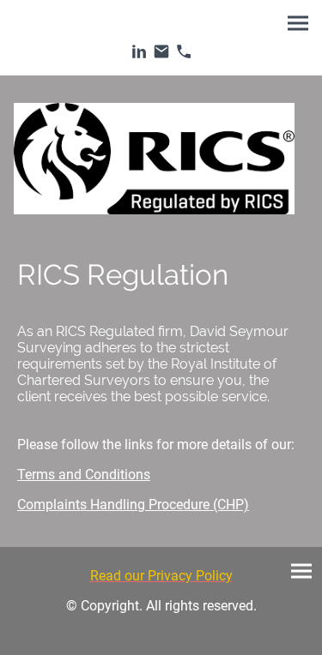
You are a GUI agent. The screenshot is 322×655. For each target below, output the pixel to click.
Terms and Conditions (83, 474)
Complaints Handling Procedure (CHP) (133, 504)
